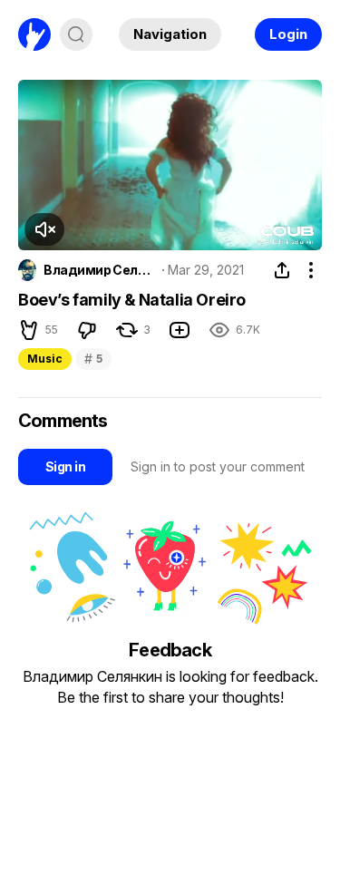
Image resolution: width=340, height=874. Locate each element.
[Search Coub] (76, 34)
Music (45, 358)
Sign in (65, 466)
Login (288, 34)
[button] (44, 229)
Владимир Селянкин (99, 270)
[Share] (282, 270)
